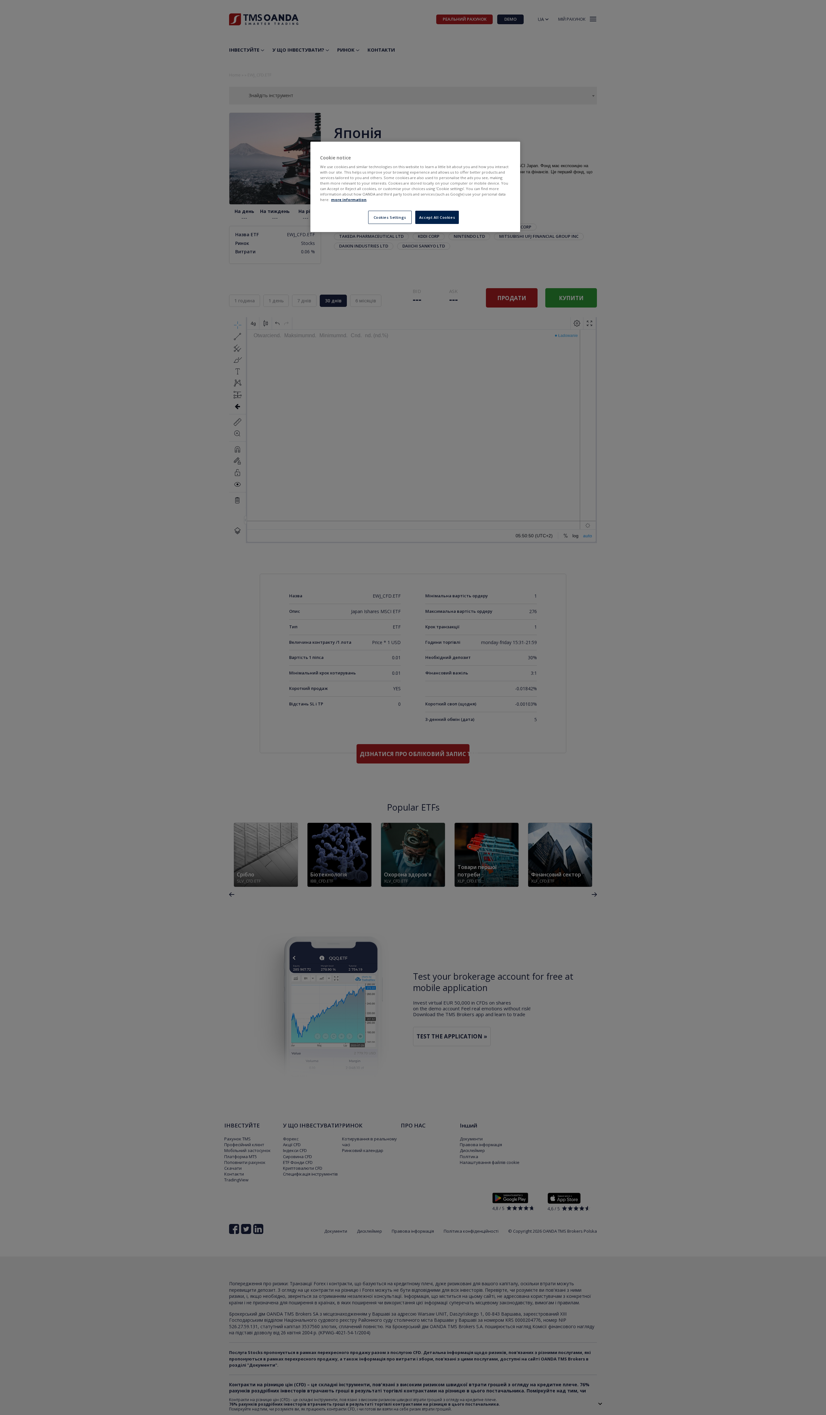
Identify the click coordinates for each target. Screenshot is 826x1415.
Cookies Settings (390, 217)
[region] (415, 187)
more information (349, 199)
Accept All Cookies (437, 217)
